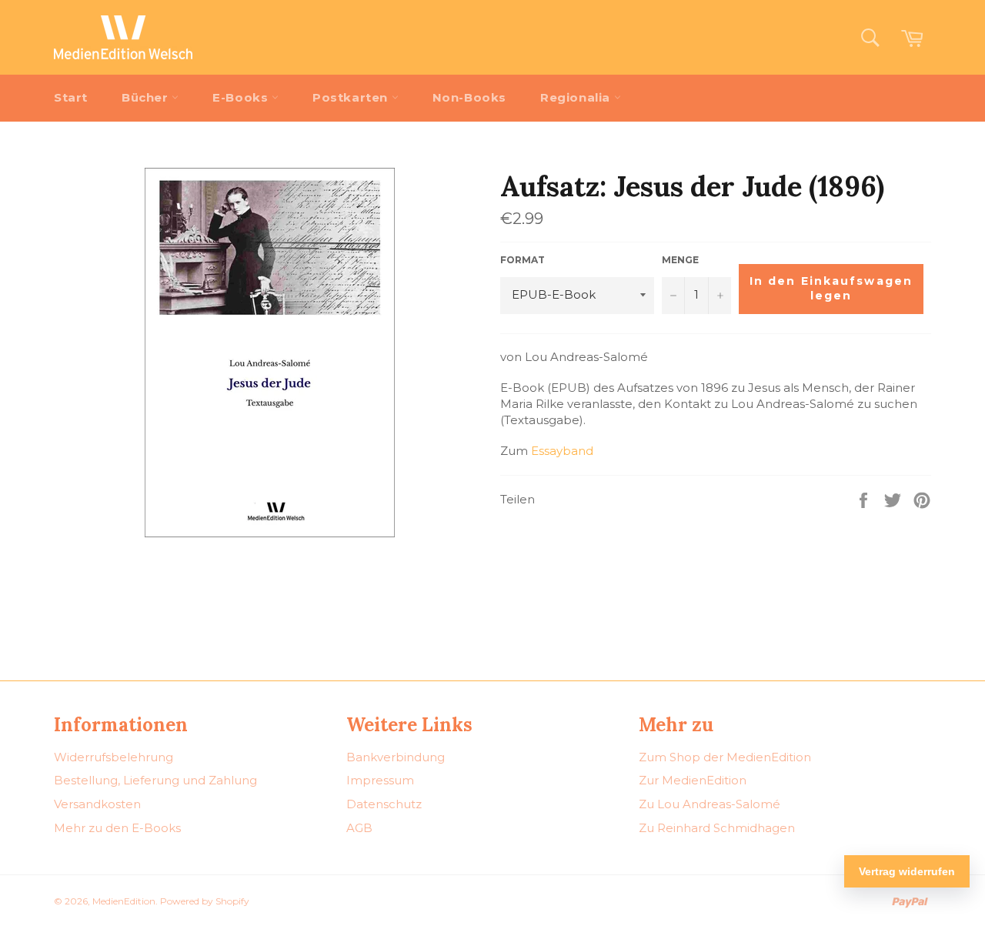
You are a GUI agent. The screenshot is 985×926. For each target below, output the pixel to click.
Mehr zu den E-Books (117, 828)
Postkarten (352, 97)
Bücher (147, 97)
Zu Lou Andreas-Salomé (709, 804)
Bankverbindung (395, 757)
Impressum (380, 780)
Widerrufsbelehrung (113, 757)
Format (522, 260)
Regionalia (577, 97)
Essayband (562, 450)
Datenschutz (384, 804)
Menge (680, 260)
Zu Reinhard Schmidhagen (717, 828)
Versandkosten (97, 804)
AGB (359, 828)
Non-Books (469, 97)
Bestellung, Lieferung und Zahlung (155, 780)
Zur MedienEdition (692, 780)
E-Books (242, 97)
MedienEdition (123, 901)
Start (71, 97)
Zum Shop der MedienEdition (725, 757)
